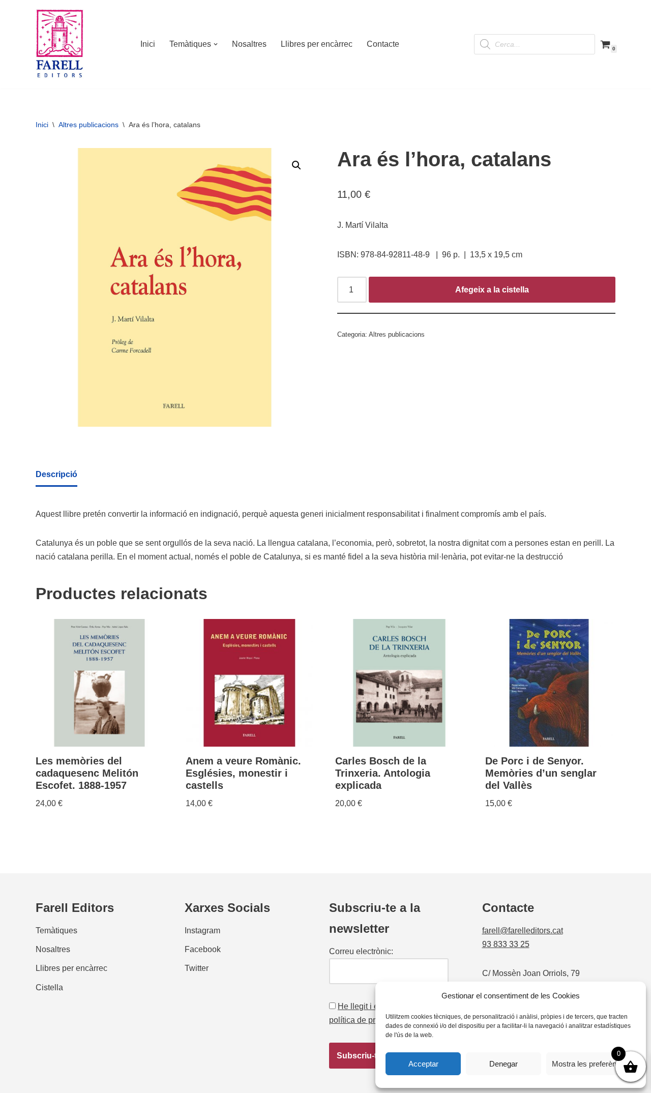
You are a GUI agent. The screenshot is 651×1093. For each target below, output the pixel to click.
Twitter (197, 968)
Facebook (203, 949)
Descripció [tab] (56, 474)
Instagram (202, 930)
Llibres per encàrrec (316, 44)
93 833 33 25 (505, 944)
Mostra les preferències (591, 1063)
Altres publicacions (88, 125)
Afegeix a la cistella (492, 289)
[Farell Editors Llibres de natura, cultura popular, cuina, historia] (60, 44)
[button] (216, 44)
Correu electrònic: (361, 951)
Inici (147, 44)
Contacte (383, 44)
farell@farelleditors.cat (522, 930)
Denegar (503, 1063)
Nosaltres (249, 44)
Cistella (49, 987)
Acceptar (423, 1063)
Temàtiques (56, 930)
